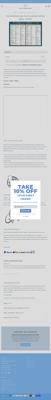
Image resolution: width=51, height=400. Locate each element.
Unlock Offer (25, 211)
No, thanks (25, 216)
